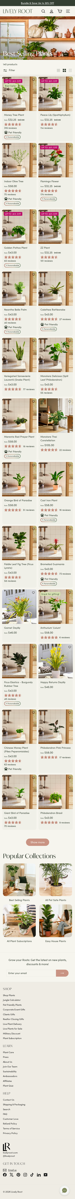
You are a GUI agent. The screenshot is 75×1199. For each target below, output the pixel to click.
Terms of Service (11, 1128)
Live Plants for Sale (12, 1028)
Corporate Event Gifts (14, 1009)
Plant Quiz (8, 1085)
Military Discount (11, 1033)
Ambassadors (10, 1076)
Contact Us (8, 1099)
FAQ (5, 1114)
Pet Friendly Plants (12, 1004)
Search (6, 1109)
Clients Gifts (9, 1014)
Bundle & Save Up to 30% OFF (37, 3)
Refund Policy (10, 1123)
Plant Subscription (12, 1038)
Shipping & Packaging (14, 1104)
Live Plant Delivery (12, 1023)
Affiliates (7, 1081)
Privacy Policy (10, 1133)
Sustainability (10, 1071)
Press (6, 1057)
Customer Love (10, 1118)
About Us (7, 1061)
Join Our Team (10, 1066)
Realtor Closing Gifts (13, 1019)
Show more (38, 842)
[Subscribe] (62, 973)
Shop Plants (9, 995)
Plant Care (8, 1052)
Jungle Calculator (12, 999)
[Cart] (60, 11)
